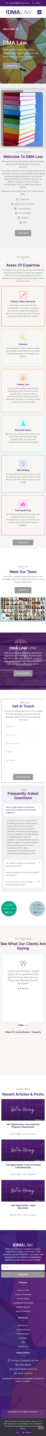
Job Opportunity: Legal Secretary (23, 1206)
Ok (17, 1432)
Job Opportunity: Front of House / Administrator (23, 1166)
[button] (39, 12)
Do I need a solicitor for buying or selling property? (21, 864)
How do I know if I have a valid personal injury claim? (19, 883)
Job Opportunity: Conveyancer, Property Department (23, 1125)
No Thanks (26, 1432)
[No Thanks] (41, 1428)
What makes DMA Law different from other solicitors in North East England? (21, 810)
